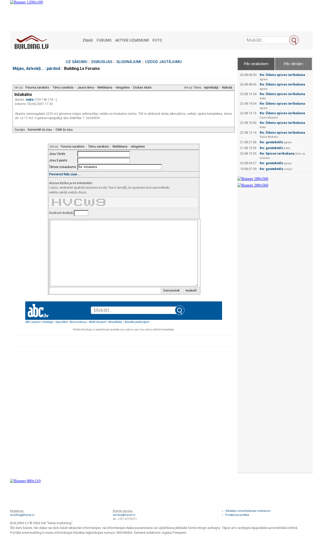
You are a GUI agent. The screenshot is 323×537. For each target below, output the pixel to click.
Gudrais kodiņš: (61, 213)
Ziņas (88, 40)
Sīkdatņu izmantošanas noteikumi (248, 511)
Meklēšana (104, 87)
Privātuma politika (237, 515)
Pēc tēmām (293, 64)
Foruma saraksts (37, 87)
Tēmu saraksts (63, 87)
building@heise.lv (22, 515)
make (30, 99)
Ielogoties (123, 87)
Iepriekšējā (211, 87)
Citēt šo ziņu (64, 129)
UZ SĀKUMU (76, 62)
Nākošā (227, 87)
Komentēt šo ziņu (40, 129)
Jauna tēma (85, 87)
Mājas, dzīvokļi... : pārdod (36, 68)
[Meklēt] (294, 40)
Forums (104, 40)
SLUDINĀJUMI (128, 62)
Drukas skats (142, 87)
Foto (157, 40)
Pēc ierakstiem (256, 64)
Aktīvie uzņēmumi (132, 40)
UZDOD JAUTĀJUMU (163, 62)
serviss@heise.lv (124, 515)
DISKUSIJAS (101, 62)
